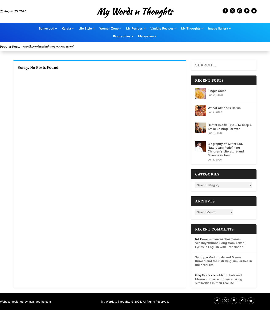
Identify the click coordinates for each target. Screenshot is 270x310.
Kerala (66, 28)
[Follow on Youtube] (254, 10)
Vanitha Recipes (162, 28)
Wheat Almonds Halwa (224, 108)
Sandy (199, 257)
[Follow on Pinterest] (247, 10)
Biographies (122, 36)
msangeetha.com (39, 301)
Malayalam (146, 36)
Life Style (85, 28)
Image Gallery (218, 28)
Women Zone (109, 28)
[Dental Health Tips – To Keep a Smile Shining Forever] (200, 128)
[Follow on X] (232, 10)
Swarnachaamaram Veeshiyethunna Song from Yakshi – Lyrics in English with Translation (221, 242)
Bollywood (46, 28)
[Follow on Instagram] (239, 10)
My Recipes (134, 28)
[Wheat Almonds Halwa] (200, 110)
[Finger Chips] (200, 93)
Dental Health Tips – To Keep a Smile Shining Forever (230, 127)
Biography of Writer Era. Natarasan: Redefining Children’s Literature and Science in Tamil (226, 149)
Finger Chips (217, 91)
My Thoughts (191, 28)
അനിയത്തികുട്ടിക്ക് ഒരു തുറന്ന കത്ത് (48, 46)
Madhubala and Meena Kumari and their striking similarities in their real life (223, 261)
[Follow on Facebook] (225, 10)
